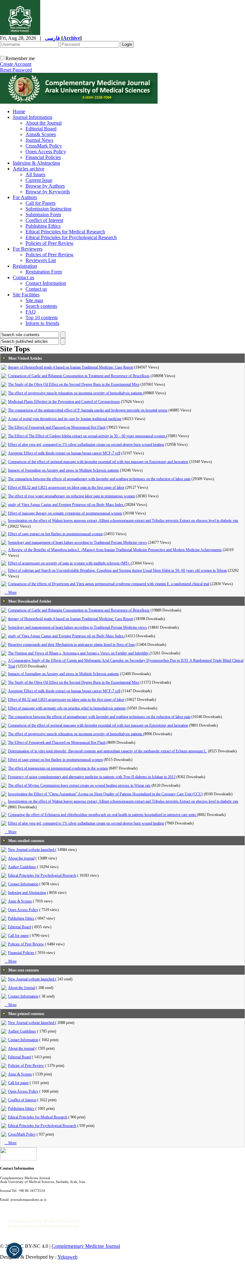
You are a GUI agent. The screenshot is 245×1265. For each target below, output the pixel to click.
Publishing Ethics (43, 226)
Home (19, 111)
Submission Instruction (48, 208)
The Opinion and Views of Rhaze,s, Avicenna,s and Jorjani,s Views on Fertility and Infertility (79, 653)
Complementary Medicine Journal (86, 1246)
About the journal (21, 858)
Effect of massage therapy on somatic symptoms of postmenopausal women (65, 513)
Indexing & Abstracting (36, 163)
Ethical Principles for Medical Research (65, 231)
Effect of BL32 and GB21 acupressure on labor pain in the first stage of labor (66, 487)
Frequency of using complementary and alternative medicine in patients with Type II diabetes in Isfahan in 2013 (91, 777)
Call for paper (18, 935)
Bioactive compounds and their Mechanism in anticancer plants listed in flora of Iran (71, 644)
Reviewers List (41, 260)
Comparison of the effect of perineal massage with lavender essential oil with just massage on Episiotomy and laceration (98, 462)
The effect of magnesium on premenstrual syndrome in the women (58, 768)
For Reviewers (27, 249)
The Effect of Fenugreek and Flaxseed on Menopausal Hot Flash (57, 427)
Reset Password (16, 70)
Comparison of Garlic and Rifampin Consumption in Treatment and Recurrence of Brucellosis (79, 376)
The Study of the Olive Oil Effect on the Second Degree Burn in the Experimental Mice (73, 384)
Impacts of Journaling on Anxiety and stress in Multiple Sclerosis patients (63, 470)
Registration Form (44, 271)
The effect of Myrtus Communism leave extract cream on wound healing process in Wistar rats (79, 785)
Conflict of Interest (44, 220)
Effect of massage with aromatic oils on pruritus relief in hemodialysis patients (67, 708)
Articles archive (28, 168)
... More (10, 592)
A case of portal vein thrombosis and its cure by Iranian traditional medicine (65, 419)
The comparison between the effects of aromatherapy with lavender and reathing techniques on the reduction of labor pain (99, 479)
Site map (34, 300)
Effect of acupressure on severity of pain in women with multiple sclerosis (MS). (69, 563)
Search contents (41, 306)
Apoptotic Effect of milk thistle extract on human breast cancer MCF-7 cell (64, 453)
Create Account (15, 64)
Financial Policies (43, 157)
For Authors (25, 197)
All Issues (35, 174)
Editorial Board (41, 128)
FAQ (31, 312)
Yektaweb (67, 1257)
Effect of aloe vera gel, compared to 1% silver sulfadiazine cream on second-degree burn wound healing (86, 444)
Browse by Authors (45, 186)
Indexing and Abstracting (27, 892)
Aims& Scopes (41, 134)
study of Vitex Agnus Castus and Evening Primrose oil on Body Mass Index (66, 504)
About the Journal (44, 123)
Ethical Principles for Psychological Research (71, 237)
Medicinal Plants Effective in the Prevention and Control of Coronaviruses (64, 401)
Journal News (39, 140)
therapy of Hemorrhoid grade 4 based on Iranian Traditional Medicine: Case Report (70, 367)
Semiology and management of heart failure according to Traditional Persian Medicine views (77, 542)
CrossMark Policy (44, 146)
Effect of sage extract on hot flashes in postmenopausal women (55, 534)
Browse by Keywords (48, 191)
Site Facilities (26, 294)
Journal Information (32, 117)
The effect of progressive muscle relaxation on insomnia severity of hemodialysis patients (75, 393)
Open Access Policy (46, 151)
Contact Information (46, 283)
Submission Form (43, 214)
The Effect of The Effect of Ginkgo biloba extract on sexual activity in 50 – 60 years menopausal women (87, 436)
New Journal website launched (31, 849)
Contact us (23, 277)
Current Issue (39, 180)
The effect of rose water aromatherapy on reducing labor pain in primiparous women (71, 496)
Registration (25, 266)
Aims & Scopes (20, 901)
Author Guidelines (22, 867)
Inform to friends (42, 323)
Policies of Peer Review (50, 243)
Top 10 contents (42, 317)
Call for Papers (41, 203)
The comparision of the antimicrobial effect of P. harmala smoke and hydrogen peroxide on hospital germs (87, 410)
